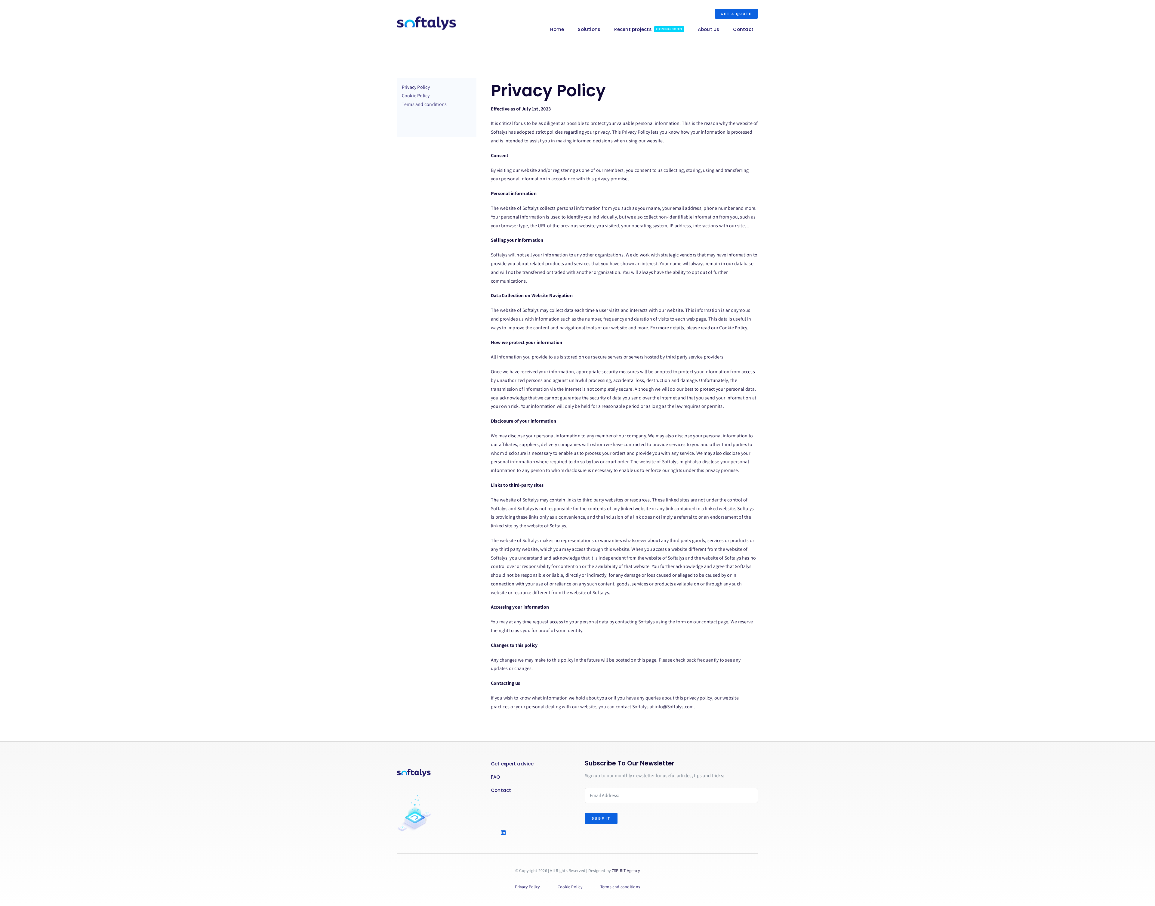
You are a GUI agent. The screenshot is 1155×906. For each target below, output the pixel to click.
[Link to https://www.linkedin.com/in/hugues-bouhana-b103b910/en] (512, 832)
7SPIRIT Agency (626, 870)
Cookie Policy (733, 327)
